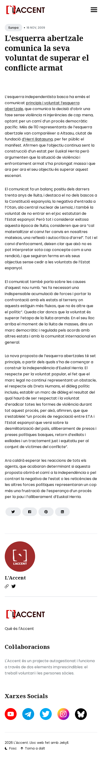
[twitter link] (46, 714)
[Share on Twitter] (13, 511)
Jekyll (64, 742)
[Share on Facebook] (29, 511)
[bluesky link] (81, 714)
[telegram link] (28, 714)
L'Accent (15, 578)
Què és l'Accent (19, 628)
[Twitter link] (13, 586)
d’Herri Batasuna (37, 139)
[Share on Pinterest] (46, 511)
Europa (14, 28)
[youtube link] (11, 714)
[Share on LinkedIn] (62, 511)
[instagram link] (63, 714)
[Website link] (7, 586)
